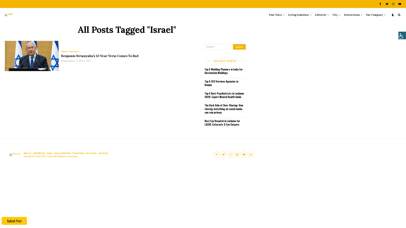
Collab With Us (39, 153)
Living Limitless (298, 14)
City (335, 14)
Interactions (352, 14)
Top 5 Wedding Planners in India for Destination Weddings (224, 71)
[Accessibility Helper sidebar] (402, 35)
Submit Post (14, 220)
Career (49, 153)
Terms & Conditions (62, 153)
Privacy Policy (78, 153)
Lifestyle (320, 14)
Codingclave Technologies (67, 156)
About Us (27, 153)
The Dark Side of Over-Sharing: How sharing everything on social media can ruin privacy (224, 108)
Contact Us (103, 153)
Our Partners (91, 153)
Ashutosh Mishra (68, 60)
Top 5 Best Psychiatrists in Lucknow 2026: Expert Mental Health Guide (224, 95)
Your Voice (275, 14)
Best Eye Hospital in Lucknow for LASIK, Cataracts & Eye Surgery (222, 122)
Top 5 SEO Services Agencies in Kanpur (221, 83)
